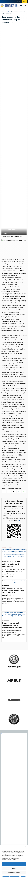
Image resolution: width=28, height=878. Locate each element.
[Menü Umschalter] (25, 5)
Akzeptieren (14, 864)
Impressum (23, 876)
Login (18, 1)
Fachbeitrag (7, 11)
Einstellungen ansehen (14, 872)
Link (19, 520)
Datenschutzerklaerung (15, 876)
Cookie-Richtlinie (6, 876)
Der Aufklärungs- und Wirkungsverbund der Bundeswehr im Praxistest (12, 625)
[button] (25, 847)
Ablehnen (14, 868)
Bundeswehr (5, 559)
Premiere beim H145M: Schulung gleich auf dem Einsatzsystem (11, 564)
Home (2, 11)
